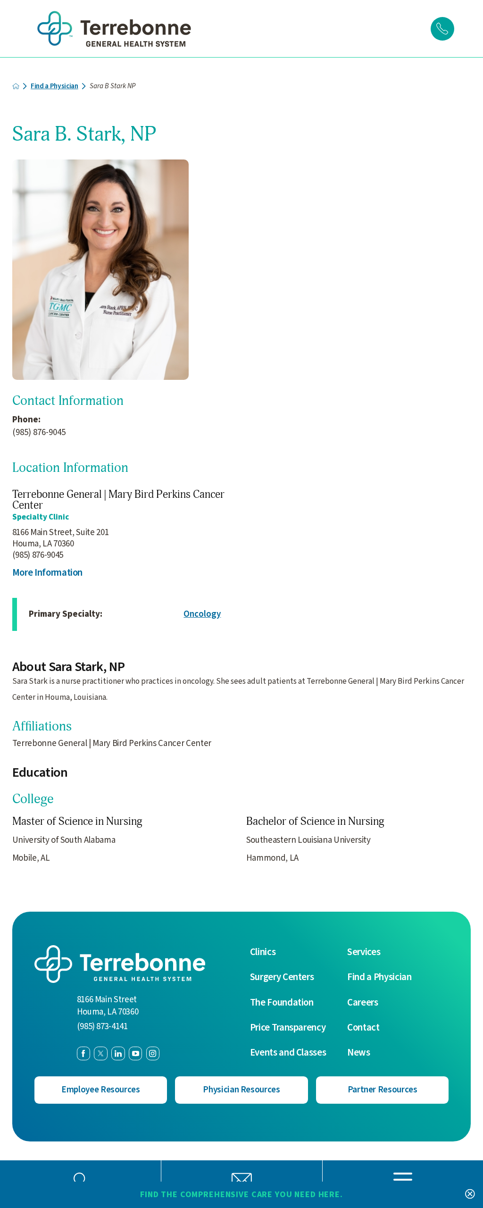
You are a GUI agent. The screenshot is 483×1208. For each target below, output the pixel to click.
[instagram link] (152, 1053)
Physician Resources (241, 1089)
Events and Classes (288, 1053)
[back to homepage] (15, 86)
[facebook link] (83, 1053)
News (358, 1053)
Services (363, 952)
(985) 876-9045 (39, 432)
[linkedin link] (118, 1053)
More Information (47, 573)
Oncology (202, 614)
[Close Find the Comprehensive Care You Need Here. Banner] (470, 1195)
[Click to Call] (442, 29)
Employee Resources (100, 1089)
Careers (362, 1003)
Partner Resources (382, 1089)
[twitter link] (100, 1053)
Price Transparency (288, 1028)
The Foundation (282, 1003)
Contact (363, 1028)
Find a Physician (54, 86)
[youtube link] (135, 1053)
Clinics (263, 952)
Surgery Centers (282, 977)
